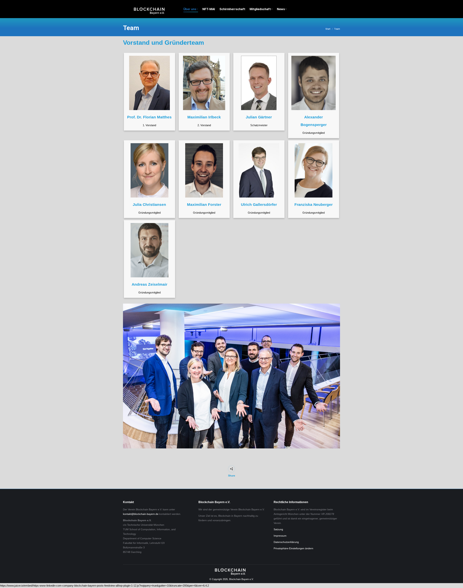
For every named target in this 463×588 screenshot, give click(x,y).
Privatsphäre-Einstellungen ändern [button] (293, 548)
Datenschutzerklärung (286, 542)
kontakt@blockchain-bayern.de (140, 514)
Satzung (278, 529)
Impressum (280, 535)
